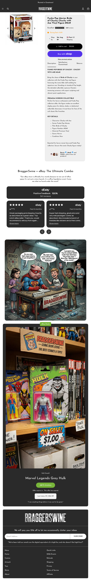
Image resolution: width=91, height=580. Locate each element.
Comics (7, 558)
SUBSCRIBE (78, 536)
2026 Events (51, 554)
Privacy (49, 566)
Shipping (50, 562)
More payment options (65, 59)
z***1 (51, 209)
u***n (12, 209)
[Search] (7, 8)
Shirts (7, 570)
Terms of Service (53, 570)
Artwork (8, 562)
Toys (6, 566)
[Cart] (88, 8)
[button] (14, 223)
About (7, 574)
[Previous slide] (7, 28)
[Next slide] (35, 28)
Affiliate (50, 574)
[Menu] (2, 8)
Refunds (50, 558)
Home (7, 554)
